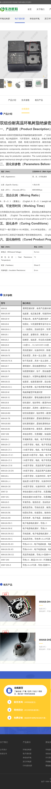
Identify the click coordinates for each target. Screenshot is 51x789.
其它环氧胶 (27, 761)
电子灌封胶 (20, 18)
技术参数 (25, 100)
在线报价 (25, 108)
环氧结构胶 (5, 18)
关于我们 (40, 9)
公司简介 (3, 749)
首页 (30, 9)
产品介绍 (12, 100)
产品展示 (27, 742)
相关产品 (39, 100)
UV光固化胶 (27, 765)
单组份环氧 (35, 18)
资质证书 (3, 753)
